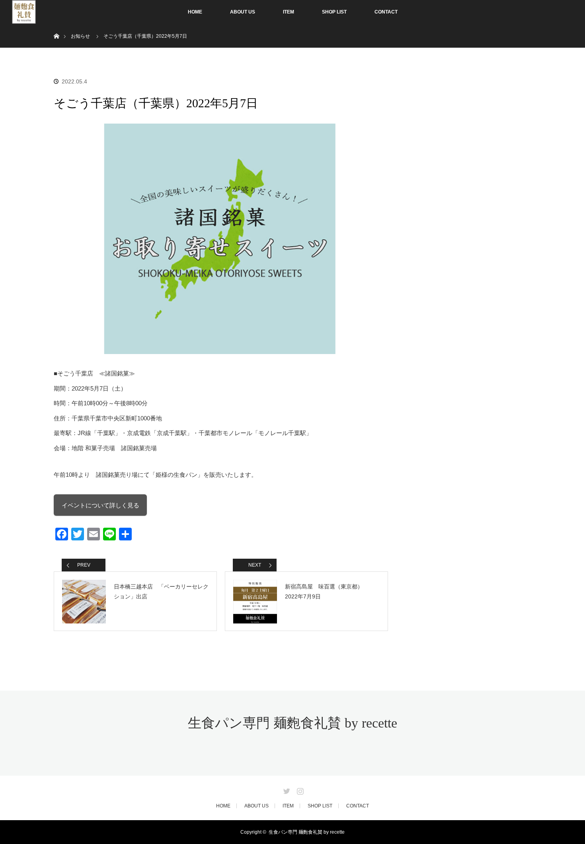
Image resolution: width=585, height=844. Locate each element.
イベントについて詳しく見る (100, 505)
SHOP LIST (334, 12)
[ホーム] (56, 27)
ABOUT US (242, 12)
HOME (195, 12)
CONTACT (386, 12)
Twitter (286, 790)
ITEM (288, 12)
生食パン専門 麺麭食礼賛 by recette (292, 723)
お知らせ (80, 36)
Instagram (299, 790)
